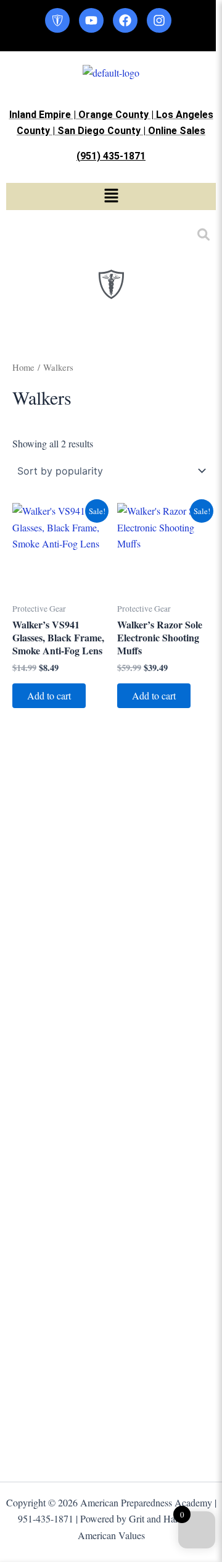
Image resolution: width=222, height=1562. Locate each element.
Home (23, 367)
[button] (111, 196)
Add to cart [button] (49, 695)
